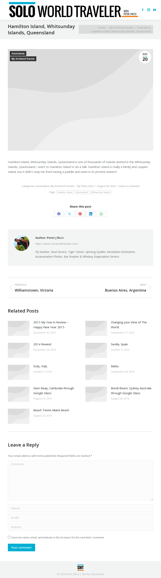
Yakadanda (97, 574)
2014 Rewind (42, 344)
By (85, 186)
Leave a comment (128, 186)
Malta (114, 366)
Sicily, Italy (40, 366)
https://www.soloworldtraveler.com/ (56, 243)
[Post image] (18, 328)
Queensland (82, 192)
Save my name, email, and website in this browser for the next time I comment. (57, 537)
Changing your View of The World (129, 324)
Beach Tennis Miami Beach (51, 410)
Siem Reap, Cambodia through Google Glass (53, 390)
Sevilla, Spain (119, 344)
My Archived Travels (23, 58)
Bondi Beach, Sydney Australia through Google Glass (131, 390)
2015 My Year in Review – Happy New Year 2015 (51, 324)
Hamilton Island (65, 192)
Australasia (18, 53)
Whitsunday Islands (100, 192)
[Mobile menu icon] (6, 9)
